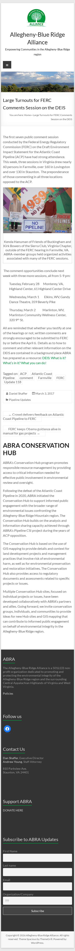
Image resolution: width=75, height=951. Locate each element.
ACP (23, 374)
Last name (9, 865)
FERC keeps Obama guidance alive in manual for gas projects (32, 431)
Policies (8, 693)
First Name (10, 851)
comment (26, 378)
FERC (60, 378)
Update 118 (12, 382)
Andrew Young (12, 761)
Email (6, 880)
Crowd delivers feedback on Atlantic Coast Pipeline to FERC (33, 416)
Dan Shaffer (10, 758)
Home (27, 115)
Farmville (44, 378)
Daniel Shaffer (18, 393)
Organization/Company (18, 894)
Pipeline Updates (20, 399)
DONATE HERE (13, 810)
